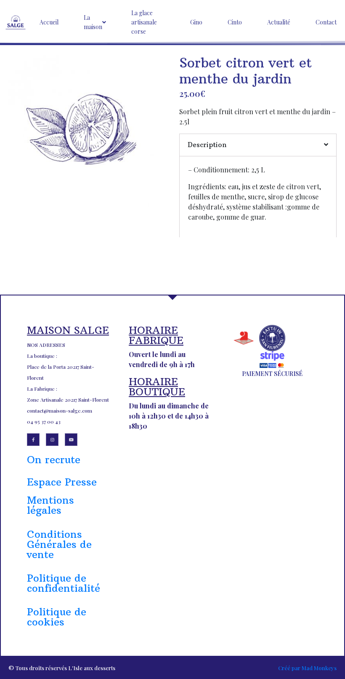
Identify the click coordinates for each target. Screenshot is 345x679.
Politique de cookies (56, 616)
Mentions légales (50, 505)
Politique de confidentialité (63, 583)
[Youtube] (71, 439)
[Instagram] (52, 439)
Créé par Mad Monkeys (307, 667)
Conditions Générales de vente (59, 544)
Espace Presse (62, 481)
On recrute (53, 459)
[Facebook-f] (33, 439)
